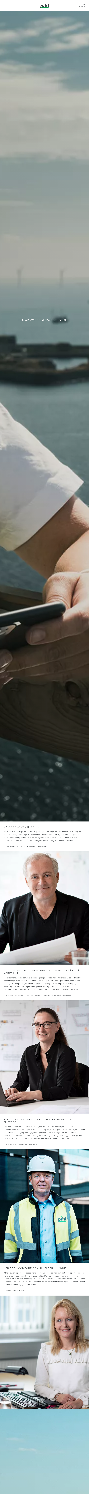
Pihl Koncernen (82, 5)
